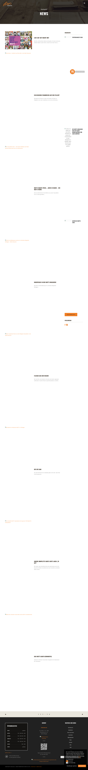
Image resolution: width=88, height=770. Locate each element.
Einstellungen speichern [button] (72, 765)
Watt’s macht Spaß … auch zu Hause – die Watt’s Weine (47, 188)
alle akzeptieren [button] (82, 765)
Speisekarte (70, 730)
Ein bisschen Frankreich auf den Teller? (47, 95)
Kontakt (70, 742)
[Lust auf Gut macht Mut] (18, 40)
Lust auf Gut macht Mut (41, 38)
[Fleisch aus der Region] (18, 378)
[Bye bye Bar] (18, 472)
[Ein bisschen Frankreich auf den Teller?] (18, 97)
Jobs (70, 744)
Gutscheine (70, 735)
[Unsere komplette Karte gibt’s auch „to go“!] (18, 565)
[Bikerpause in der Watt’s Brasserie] (18, 285)
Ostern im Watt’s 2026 (76, 221)
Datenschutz (39, 766)
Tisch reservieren (70, 732)
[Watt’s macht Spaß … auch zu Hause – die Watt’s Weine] (18, 191)
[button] (72, 71)
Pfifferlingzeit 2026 (77, 37)
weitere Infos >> (8, 752)
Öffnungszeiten (70, 737)
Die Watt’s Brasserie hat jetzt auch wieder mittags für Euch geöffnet (77, 131)
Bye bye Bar (37, 469)
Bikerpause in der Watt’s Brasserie (45, 282)
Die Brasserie (70, 727)
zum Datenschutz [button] (69, 759)
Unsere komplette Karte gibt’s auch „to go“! (46, 562)
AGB (70, 747)
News (71, 740)
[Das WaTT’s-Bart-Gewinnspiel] (18, 659)
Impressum (33, 766)
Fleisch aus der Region (41, 376)
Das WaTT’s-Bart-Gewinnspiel (43, 656)
